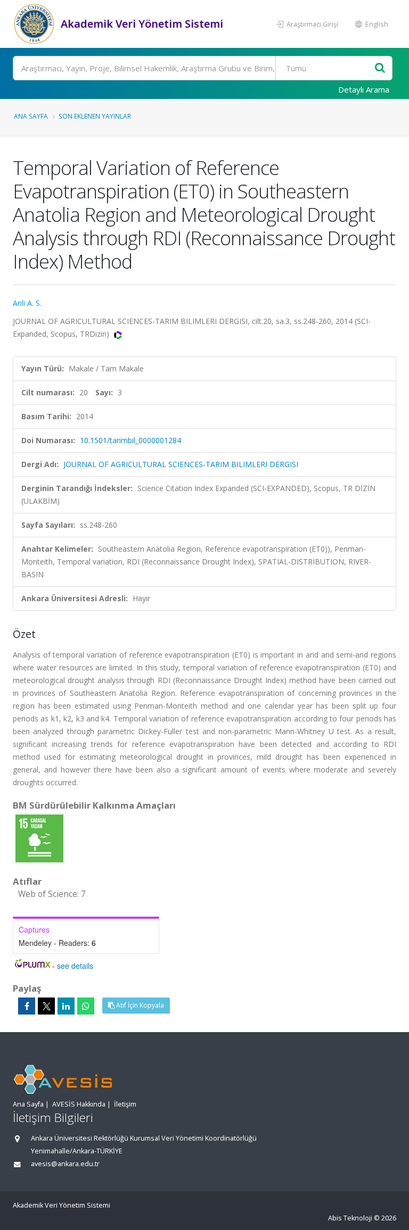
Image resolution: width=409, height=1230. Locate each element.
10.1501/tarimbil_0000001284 (130, 440)
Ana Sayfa (31, 116)
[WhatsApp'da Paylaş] (85, 1006)
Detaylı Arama (363, 89)
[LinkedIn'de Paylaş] (66, 1006)
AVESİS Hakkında (78, 1104)
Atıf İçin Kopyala (139, 1005)
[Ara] (380, 68)
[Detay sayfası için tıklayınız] (39, 838)
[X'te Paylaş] (46, 1006)
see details (75, 965)
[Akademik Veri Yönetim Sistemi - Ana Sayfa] (35, 24)
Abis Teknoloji (350, 1218)
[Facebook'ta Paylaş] (26, 1006)
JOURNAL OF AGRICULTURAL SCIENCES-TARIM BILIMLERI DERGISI (180, 464)
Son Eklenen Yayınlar (95, 116)
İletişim (125, 1104)
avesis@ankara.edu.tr (65, 1163)
